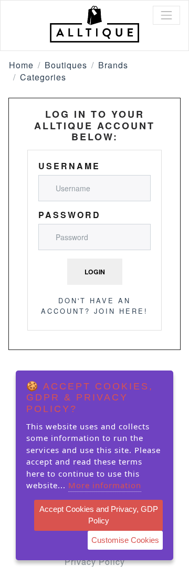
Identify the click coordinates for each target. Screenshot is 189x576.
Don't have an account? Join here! (94, 305)
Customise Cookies (125, 540)
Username (69, 166)
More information (104, 485)
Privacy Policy (95, 562)
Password (69, 215)
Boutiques (66, 65)
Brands (113, 65)
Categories (43, 77)
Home (21, 65)
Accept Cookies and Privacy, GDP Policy (98, 515)
